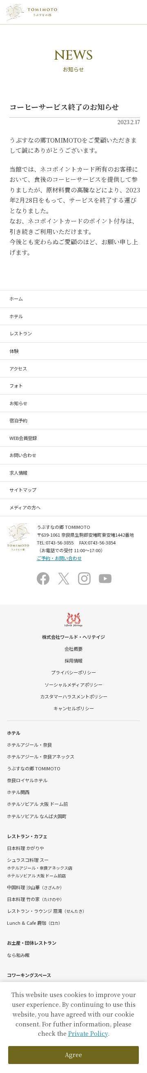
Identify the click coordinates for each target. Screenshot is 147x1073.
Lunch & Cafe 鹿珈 (34, 922)
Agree (73, 1055)
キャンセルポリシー (73, 708)
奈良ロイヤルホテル (27, 780)
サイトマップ (22, 489)
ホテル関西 (18, 792)
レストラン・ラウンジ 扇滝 (47, 911)
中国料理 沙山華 (35, 887)
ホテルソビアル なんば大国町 (37, 816)
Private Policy (88, 1033)
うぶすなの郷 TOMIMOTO (33, 768)
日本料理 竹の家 (35, 899)
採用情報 (73, 660)
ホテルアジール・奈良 (29, 744)
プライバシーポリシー (73, 672)
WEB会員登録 (23, 438)
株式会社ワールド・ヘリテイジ (73, 637)
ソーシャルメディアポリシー (73, 684)
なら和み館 (18, 955)
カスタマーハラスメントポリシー (73, 696)
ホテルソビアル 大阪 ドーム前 (37, 804)
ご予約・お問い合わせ (59, 558)
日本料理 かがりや (25, 848)
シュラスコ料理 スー (28, 860)
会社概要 (73, 648)
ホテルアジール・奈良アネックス (40, 756)
